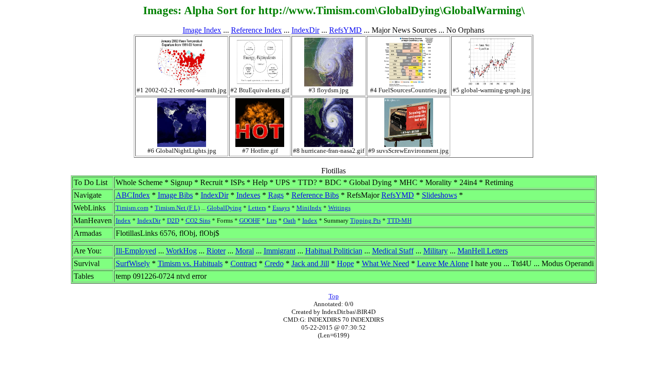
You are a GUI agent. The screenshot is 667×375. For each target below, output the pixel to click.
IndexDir (305, 30)
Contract (243, 263)
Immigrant (279, 251)
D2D (173, 220)
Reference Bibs (315, 195)
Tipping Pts (365, 220)
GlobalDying (224, 207)
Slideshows (439, 195)
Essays (281, 207)
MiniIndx (309, 207)
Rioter (216, 251)
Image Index (202, 30)
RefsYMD (345, 30)
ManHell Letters (483, 251)
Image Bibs (175, 195)
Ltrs (272, 220)
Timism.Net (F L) (177, 207)
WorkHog (181, 251)
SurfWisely (133, 263)
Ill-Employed (136, 251)
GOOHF (249, 220)
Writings (339, 207)
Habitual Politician (333, 251)
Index (123, 220)
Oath (289, 220)
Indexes (248, 195)
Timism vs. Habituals (190, 263)
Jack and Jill (310, 263)
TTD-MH (399, 220)
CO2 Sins (198, 220)
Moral (244, 251)
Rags (276, 195)
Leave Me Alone (443, 263)
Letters (257, 207)
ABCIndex (133, 195)
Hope (345, 263)
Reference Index (256, 30)
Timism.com (132, 207)
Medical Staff (393, 251)
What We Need (385, 263)
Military (435, 251)
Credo (274, 263)
